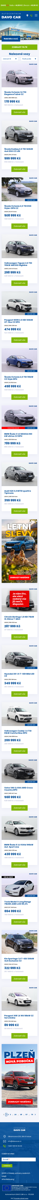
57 (27, 1114)
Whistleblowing (8, 1179)
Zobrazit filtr (19, 47)
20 (15, 1114)
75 (32, 1114)
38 (21, 1114)
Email (5, 1159)
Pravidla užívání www (21, 1198)
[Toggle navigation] (36, 15)
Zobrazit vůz (19, 112)
